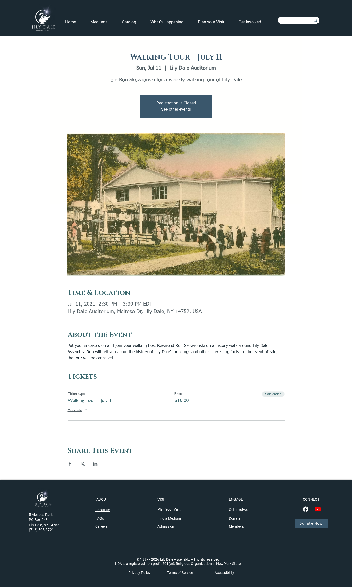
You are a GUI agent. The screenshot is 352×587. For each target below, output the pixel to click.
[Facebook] (305, 509)
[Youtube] (317, 509)
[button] (170, 22)
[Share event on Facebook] (70, 464)
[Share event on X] (82, 464)
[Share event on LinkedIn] (95, 464)
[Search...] (315, 20)
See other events (176, 109)
